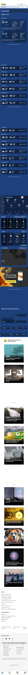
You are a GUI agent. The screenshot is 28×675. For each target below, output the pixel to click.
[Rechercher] (18, 4)
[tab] (22, 197)
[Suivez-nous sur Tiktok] (12, 638)
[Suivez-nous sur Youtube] (9, 638)
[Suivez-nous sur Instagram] (6, 638)
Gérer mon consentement (7, 602)
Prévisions (22, 7)
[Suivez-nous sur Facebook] (3, 638)
